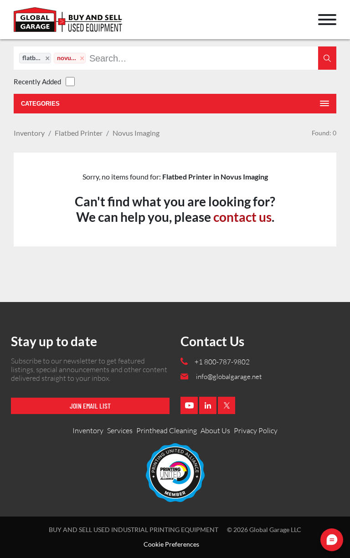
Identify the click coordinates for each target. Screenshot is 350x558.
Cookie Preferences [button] (171, 544)
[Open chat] (331, 539)
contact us (242, 217)
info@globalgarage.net (229, 376)
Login (25, 24)
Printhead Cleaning (166, 430)
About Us (215, 430)
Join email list (90, 405)
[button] (327, 19)
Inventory (29, 132)
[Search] (327, 58)
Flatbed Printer (79, 132)
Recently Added (37, 81)
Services (120, 430)
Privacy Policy (256, 430)
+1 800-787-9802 (222, 362)
